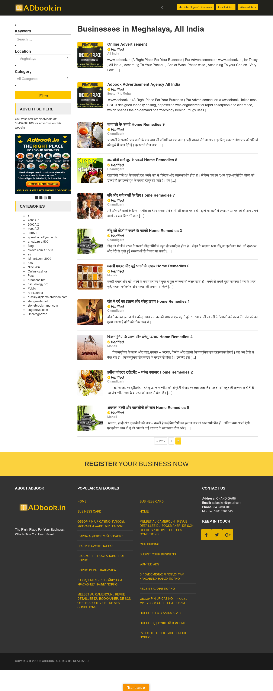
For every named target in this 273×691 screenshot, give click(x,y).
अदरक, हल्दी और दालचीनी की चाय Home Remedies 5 (148, 407)
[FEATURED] (90, 66)
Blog (31, 245)
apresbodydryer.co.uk (42, 237)
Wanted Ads (248, 7)
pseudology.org (38, 284)
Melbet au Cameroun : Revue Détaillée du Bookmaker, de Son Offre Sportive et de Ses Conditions (104, 600)
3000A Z (33, 228)
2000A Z (33, 220)
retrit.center (35, 292)
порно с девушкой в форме (100, 535)
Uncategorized (37, 314)
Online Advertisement (127, 44)
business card (89, 511)
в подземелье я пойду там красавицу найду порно (99, 582)
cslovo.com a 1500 (40, 250)
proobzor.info (36, 280)
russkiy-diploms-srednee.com (47, 297)
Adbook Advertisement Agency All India (143, 84)
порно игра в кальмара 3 (97, 570)
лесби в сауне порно (95, 545)
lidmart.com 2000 (39, 258)
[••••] (43, 164)
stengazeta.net (38, 301)
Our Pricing (225, 7)
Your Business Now (136, 463)
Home (81, 501)
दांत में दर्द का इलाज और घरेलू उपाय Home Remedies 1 (148, 301)
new (30, 263)
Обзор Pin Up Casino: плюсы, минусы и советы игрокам (101, 523)
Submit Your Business (158, 554)
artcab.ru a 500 (38, 241)
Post (31, 275)
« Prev (160, 441)
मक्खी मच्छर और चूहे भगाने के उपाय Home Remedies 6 (148, 266)
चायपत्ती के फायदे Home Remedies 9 (136, 124)
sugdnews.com (38, 309)
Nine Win (34, 267)
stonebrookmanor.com (43, 305)
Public (32, 288)
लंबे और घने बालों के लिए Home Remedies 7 (141, 195)
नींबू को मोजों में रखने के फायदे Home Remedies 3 (144, 230)
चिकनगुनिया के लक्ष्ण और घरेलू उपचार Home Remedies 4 (150, 336)
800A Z (33, 233)
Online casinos (38, 271)
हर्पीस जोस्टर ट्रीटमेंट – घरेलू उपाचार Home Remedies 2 (150, 372)
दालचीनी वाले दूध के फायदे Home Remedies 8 (142, 159)
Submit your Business (197, 7)
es (29, 254)
